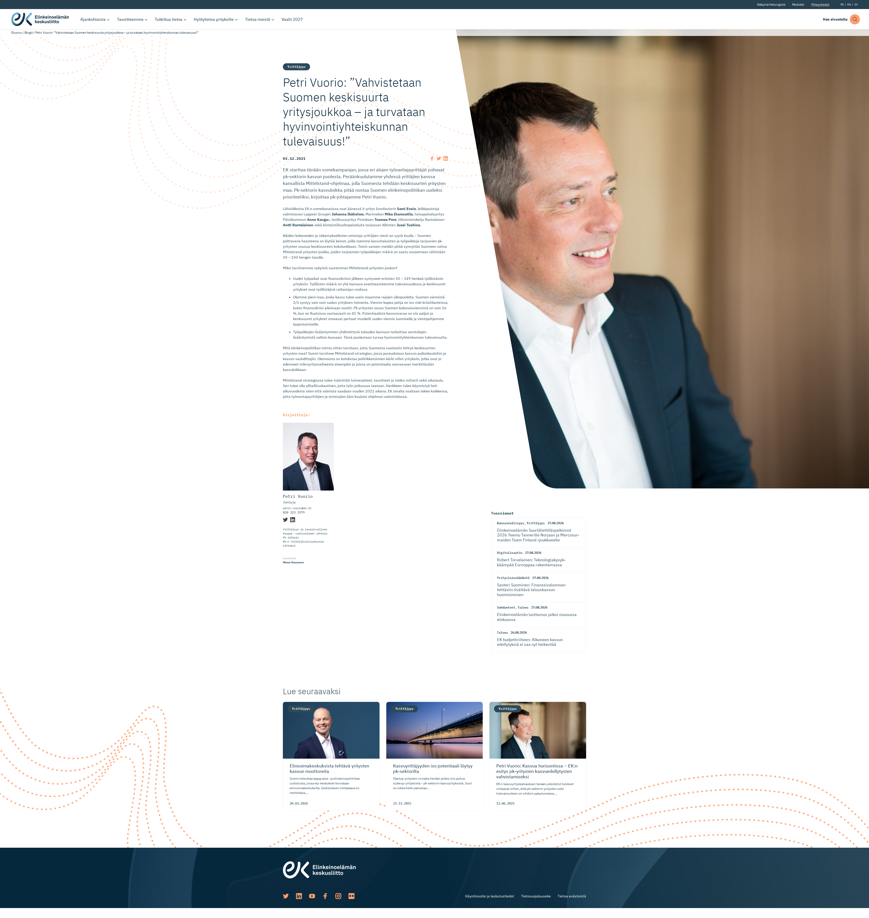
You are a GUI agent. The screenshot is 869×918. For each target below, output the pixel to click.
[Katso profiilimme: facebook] (325, 896)
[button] (855, 19)
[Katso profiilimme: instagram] (338, 896)
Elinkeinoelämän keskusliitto (40, 19)
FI (842, 4)
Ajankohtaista (93, 19)
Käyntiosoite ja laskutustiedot (489, 896)
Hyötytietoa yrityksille (214, 19)
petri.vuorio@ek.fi (297, 508)
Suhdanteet (506, 607)
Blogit (28, 33)
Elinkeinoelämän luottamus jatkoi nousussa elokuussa (537, 617)
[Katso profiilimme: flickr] (351, 896)
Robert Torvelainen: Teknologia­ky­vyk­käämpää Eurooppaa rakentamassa (531, 562)
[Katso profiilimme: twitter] (286, 896)
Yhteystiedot (820, 4)
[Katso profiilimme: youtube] (312, 896)
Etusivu (16, 33)
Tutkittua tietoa (168, 19)
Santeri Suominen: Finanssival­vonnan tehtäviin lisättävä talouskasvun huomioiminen (531, 589)
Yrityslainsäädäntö (513, 578)
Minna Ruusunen (293, 562)
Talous (523, 607)
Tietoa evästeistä (572, 896)
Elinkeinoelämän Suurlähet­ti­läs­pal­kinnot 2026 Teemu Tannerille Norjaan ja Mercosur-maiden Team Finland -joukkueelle (538, 535)
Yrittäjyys (296, 67)
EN (849, 4)
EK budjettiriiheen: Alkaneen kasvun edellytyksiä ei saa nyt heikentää (530, 642)
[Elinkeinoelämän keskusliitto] (319, 869)
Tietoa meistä (257, 19)
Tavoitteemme (130, 19)
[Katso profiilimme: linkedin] (299, 896)
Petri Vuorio (298, 496)
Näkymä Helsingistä (771, 4)
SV (856, 4)
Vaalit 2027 (292, 19)
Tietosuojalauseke (536, 896)
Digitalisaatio (509, 553)
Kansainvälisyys (510, 523)
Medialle (798, 4)
